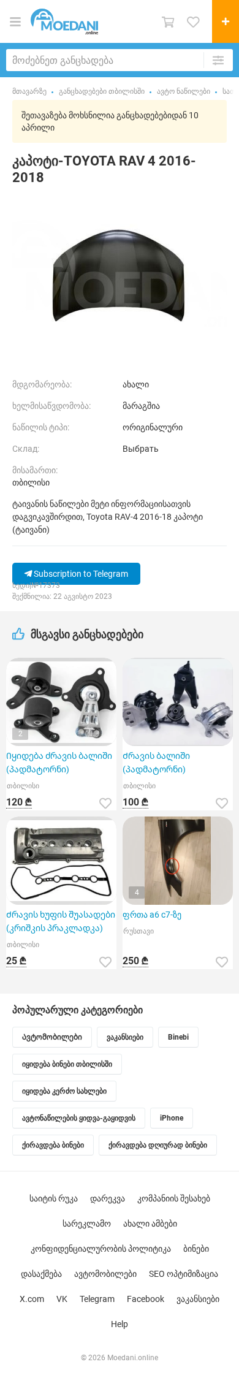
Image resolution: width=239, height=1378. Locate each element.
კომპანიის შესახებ (173, 1198)
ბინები (196, 1249)
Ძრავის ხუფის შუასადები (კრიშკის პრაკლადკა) (60, 921)
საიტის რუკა (53, 1198)
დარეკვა (107, 1198)
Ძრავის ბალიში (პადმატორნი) (156, 762)
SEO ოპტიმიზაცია (183, 1274)
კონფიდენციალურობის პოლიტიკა (101, 1249)
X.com (32, 1299)
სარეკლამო (87, 1223)
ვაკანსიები (197, 1299)
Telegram (97, 1299)
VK (61, 1299)
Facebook (145, 1299)
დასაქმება (41, 1274)
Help (119, 1324)
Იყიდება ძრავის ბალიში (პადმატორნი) (59, 762)
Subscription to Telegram (80, 574)
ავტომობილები (105, 1274)
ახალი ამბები (150, 1223)
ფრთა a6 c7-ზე (152, 914)
